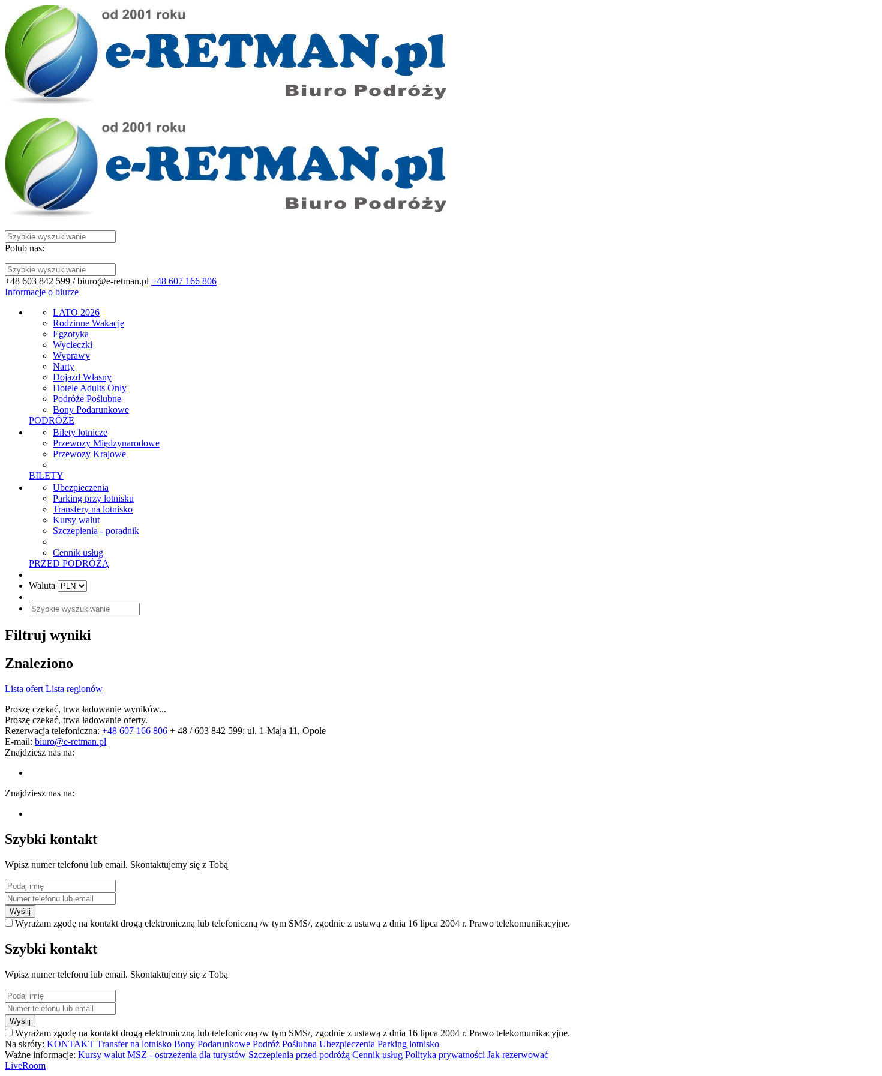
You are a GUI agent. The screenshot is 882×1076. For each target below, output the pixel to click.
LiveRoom (25, 1065)
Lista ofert (25, 689)
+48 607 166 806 (184, 281)
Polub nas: (24, 248)
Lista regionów (74, 689)
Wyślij (20, 911)
